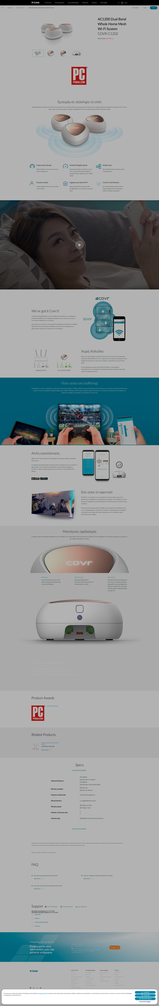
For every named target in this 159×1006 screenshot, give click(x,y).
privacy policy (43, 993)
